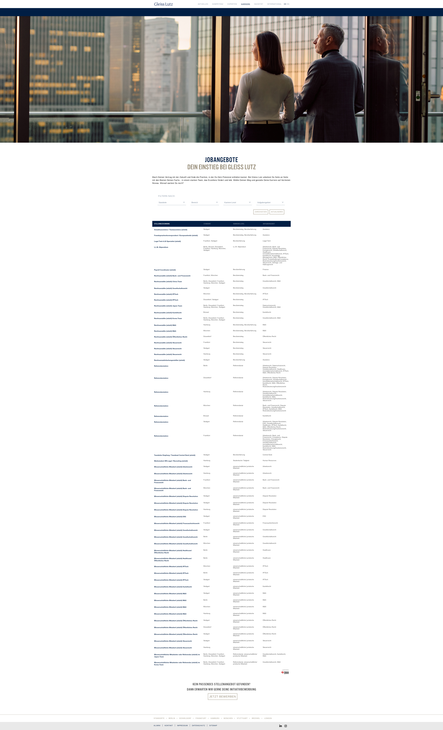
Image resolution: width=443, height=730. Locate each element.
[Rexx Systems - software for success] (285, 673)
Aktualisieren (277, 212)
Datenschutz (198, 725)
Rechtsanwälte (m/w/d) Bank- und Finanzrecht (172, 276)
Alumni (157, 725)
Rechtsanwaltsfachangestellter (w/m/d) (169, 360)
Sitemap (213, 725)
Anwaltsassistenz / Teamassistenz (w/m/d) (170, 230)
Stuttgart (242, 718)
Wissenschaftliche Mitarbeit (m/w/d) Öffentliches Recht (176, 621)
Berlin (172, 718)
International (274, 4)
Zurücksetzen (261, 212)
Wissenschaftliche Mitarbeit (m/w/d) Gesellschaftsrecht (176, 530)
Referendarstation (161, 366)
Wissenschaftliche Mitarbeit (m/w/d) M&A (170, 593)
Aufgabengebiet (269, 224)
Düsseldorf (185, 718)
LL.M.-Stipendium (161, 247)
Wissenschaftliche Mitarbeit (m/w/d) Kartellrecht (173, 587)
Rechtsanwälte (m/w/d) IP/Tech (166, 294)
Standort (207, 224)
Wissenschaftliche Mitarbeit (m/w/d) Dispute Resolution (176, 496)
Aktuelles (203, 4)
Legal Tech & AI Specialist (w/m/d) (167, 241)
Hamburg (215, 718)
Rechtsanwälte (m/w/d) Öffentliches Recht (170, 337)
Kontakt (169, 725)
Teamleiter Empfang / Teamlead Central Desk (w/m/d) (174, 455)
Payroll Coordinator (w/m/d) (165, 270)
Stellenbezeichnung (162, 224)
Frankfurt (201, 718)
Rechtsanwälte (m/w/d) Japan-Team (168, 306)
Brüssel (256, 718)
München (228, 718)
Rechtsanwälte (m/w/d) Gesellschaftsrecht (170, 288)
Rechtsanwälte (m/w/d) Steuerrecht (168, 343)
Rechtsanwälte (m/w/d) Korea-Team (168, 318)
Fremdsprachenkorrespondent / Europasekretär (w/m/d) (176, 235)
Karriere (245, 4)
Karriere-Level (238, 224)
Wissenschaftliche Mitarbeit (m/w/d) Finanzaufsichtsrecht (176, 523)
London (268, 718)
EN (288, 4)
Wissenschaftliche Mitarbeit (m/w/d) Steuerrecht (173, 641)
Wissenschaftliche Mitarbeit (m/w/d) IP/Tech (171, 566)
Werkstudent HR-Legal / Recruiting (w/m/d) (171, 461)
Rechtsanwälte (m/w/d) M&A (165, 325)
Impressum (182, 725)
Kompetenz (217, 4)
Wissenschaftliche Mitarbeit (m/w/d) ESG (170, 517)
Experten (232, 4)
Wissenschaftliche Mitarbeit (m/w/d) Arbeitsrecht (173, 467)
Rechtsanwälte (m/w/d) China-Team (168, 281)
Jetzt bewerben (222, 696)
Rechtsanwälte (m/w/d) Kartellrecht (168, 313)
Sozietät (258, 4)
